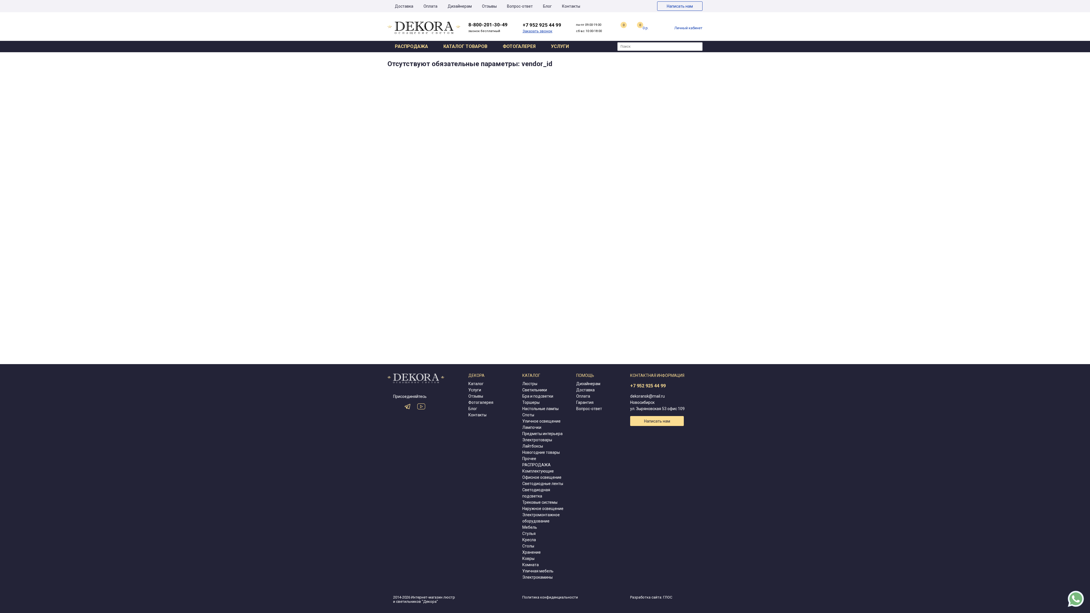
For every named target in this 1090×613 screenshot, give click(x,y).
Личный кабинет (688, 28)
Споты (528, 415)
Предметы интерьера (542, 433)
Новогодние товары (541, 452)
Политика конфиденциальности (550, 597)
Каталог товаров (465, 46)
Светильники (534, 390)
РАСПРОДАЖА (536, 465)
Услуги (560, 46)
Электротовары (537, 440)
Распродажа (411, 46)
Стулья (529, 533)
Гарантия (585, 402)
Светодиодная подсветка (536, 493)
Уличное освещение (541, 421)
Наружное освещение (542, 508)
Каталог (476, 383)
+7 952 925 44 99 (648, 386)
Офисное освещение (541, 477)
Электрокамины (537, 577)
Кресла (529, 540)
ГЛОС (667, 597)
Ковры (528, 558)
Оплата (430, 6)
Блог (547, 6)
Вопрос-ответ (520, 6)
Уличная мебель (538, 571)
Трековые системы (539, 502)
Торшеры (531, 402)
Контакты (571, 6)
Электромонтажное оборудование (541, 518)
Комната (530, 564)
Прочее (529, 458)
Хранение (531, 552)
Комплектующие (538, 471)
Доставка (404, 6)
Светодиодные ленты (542, 483)
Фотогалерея (519, 46)
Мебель (529, 527)
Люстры (529, 383)
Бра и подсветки (537, 396)
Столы (528, 546)
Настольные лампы (540, 408)
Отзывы (489, 6)
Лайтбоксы (532, 446)
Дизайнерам (460, 6)
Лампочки (531, 427)
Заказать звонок (537, 31)
